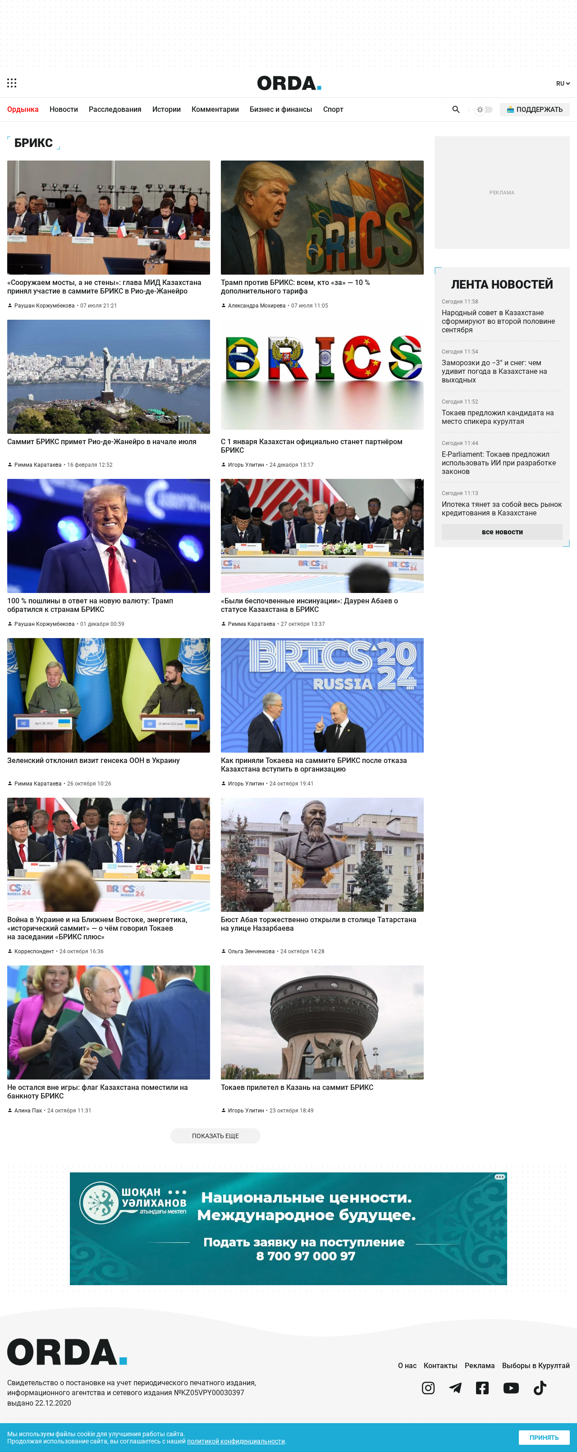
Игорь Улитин (246, 465)
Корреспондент (34, 951)
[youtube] (511, 1392)
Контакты (441, 1365)
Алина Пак (28, 1110)
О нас (407, 1365)
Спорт (333, 109)
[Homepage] (289, 83)
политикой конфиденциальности (236, 1441)
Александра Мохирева (257, 306)
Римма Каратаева (38, 465)
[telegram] (455, 1392)
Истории (166, 109)
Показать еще (215, 1136)
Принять (544, 1437)
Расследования (115, 109)
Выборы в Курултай (536, 1365)
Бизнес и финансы (281, 109)
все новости (502, 532)
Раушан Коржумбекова (44, 306)
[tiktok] (540, 1392)
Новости (64, 109)
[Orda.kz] (67, 1373)
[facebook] (482, 1392)
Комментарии (215, 109)
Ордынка (23, 109)
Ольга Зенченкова (251, 951)
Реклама (480, 1365)
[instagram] (428, 1392)
